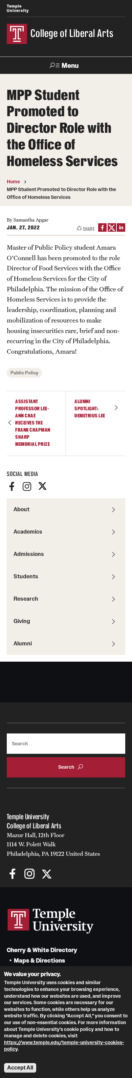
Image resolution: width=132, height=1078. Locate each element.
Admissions (29, 554)
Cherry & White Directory (42, 950)
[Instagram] (27, 486)
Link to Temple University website (51, 921)
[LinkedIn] (121, 227)
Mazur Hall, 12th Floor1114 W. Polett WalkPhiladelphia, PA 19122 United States (53, 844)
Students (26, 576)
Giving (22, 621)
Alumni (23, 643)
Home (13, 182)
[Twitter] (42, 486)
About (21, 509)
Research (26, 598)
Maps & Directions (39, 960)
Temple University (18, 8)
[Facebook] (12, 486)
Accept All (20, 1068)
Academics (28, 531)
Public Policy (24, 373)
